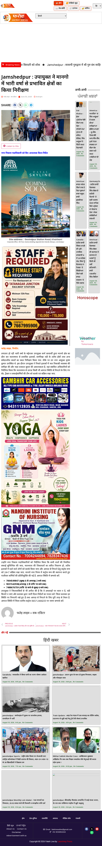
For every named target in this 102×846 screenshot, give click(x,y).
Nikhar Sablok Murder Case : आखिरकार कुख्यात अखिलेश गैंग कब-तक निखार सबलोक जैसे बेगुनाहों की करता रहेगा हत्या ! (74, 759)
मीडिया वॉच (67, 818)
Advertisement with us (16, 836)
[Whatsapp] (92, 832)
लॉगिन (86, 8)
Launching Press (65, 841)
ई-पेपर (73, 8)
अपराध (55, 818)
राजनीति (45, 818)
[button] (15, 105)
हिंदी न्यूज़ (10, 826)
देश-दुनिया (33, 818)
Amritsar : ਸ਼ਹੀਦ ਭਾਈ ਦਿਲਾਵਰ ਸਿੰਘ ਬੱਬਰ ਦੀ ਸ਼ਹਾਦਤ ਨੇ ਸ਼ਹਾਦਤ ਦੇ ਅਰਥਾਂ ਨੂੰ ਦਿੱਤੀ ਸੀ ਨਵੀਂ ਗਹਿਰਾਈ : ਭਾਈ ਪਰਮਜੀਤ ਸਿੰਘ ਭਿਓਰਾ (94, 258)
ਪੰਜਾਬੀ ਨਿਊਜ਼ (21, 826)
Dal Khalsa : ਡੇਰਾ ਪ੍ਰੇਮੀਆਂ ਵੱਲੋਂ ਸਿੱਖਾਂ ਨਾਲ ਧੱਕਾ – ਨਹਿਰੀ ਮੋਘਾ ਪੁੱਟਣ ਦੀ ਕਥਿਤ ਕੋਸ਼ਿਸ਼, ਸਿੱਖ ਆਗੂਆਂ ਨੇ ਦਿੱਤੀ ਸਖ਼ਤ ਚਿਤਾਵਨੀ (80, 129)
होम (58, 3)
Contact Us (21, 829)
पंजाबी (78, 818)
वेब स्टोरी (60, 8)
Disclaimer (16, 832)
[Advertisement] (51, 42)
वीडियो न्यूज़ (71, 3)
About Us (10, 829)
